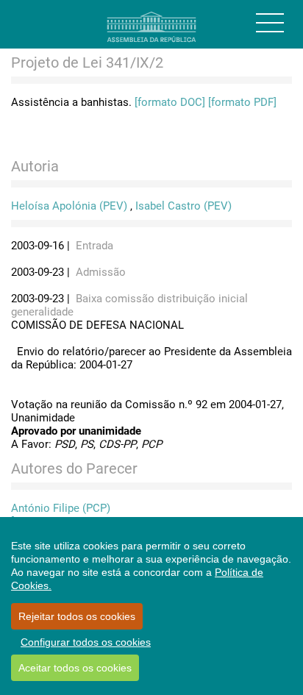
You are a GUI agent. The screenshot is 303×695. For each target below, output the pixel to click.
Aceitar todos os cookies (75, 668)
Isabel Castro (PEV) (183, 206)
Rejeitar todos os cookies (76, 616)
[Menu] (270, 23)
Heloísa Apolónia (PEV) (69, 206)
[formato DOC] (170, 102)
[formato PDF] (242, 102)
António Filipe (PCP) (60, 508)
